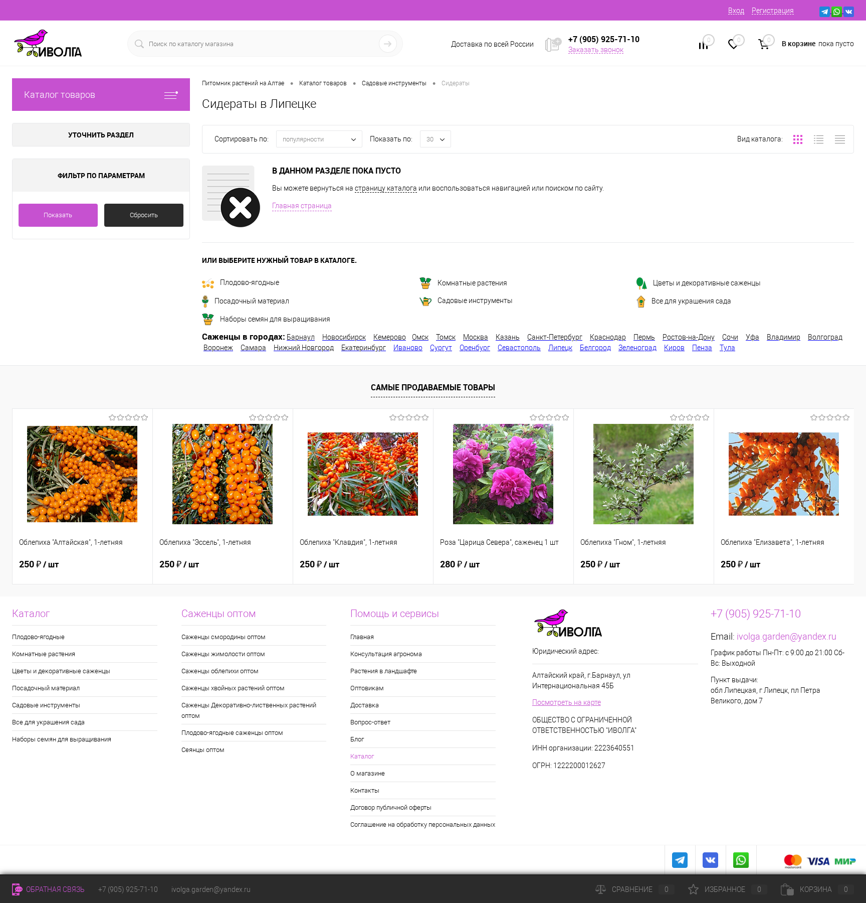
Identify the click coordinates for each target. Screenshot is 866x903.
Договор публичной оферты (390, 807)
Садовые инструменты (475, 300)
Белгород (595, 348)
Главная (362, 637)
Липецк (560, 348)
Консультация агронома (386, 654)
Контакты (364, 790)
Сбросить (144, 215)
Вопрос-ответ (370, 722)
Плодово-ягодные (249, 282)
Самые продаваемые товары (433, 387)
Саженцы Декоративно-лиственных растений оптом (248, 710)
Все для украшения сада (691, 301)
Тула (727, 348)
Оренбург (475, 348)
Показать (58, 215)
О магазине (367, 773)
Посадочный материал (251, 301)
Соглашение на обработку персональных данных (422, 824)
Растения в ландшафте (383, 671)
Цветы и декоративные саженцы (707, 283)
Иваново (407, 348)
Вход (736, 11)
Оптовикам (367, 688)
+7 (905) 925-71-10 (128, 889)
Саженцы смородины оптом (223, 637)
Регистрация (773, 11)
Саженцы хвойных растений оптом (233, 688)
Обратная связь (55, 889)
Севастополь (519, 348)
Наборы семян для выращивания (275, 319)
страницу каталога (386, 188)
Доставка (364, 705)
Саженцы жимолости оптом (223, 654)
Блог (357, 739)
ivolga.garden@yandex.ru (786, 636)
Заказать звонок (595, 50)
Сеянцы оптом (203, 750)
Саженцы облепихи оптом (220, 671)
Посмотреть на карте (566, 702)
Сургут (441, 348)
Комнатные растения (472, 283)
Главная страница (302, 206)
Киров (674, 348)
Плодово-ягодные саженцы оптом (232, 732)
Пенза (702, 348)
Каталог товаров (59, 94)
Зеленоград (637, 348)
